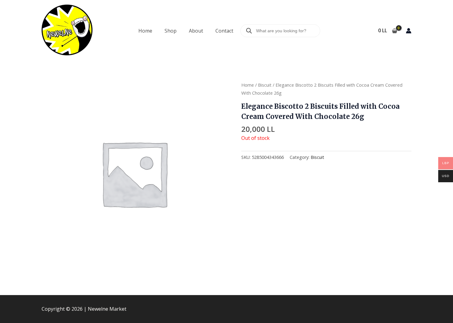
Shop (171, 30)
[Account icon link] (408, 30)
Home (145, 30)
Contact (224, 30)
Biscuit (264, 85)
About (196, 30)
